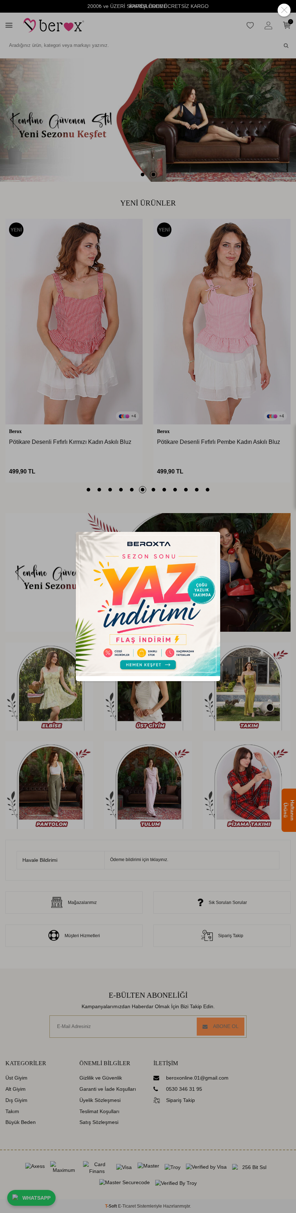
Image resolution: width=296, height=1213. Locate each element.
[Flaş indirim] (148, 674)
